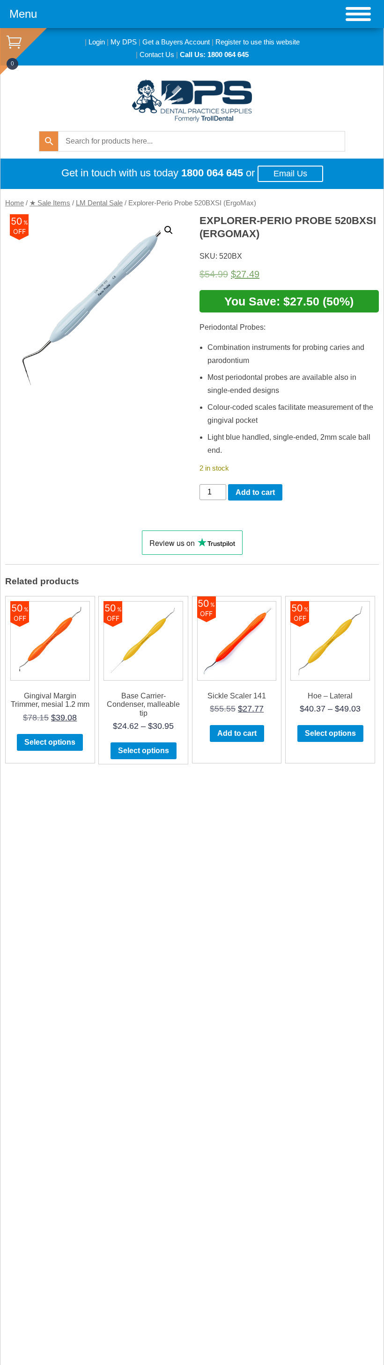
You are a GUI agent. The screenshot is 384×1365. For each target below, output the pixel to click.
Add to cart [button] (237, 733)
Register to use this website (257, 42)
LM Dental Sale (99, 203)
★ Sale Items (50, 203)
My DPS (124, 42)
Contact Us (157, 54)
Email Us (290, 173)
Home (14, 203)
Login (97, 42)
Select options (49, 742)
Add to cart (255, 492)
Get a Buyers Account (176, 42)
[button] (168, 230)
